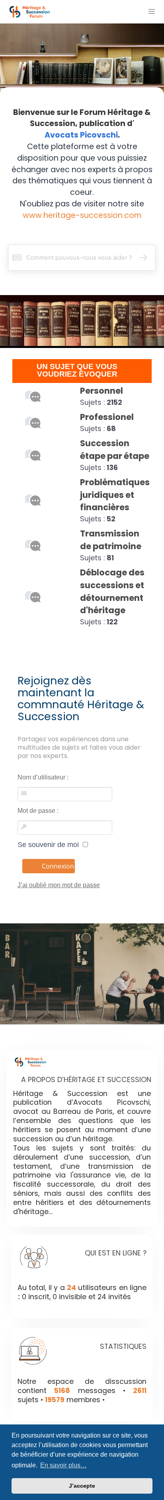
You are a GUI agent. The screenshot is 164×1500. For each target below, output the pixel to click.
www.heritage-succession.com (82, 215)
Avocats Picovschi (81, 135)
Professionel (107, 417)
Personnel (101, 390)
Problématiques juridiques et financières (115, 494)
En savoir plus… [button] (63, 1465)
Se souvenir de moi (50, 845)
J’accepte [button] (82, 1486)
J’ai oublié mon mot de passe (59, 885)
